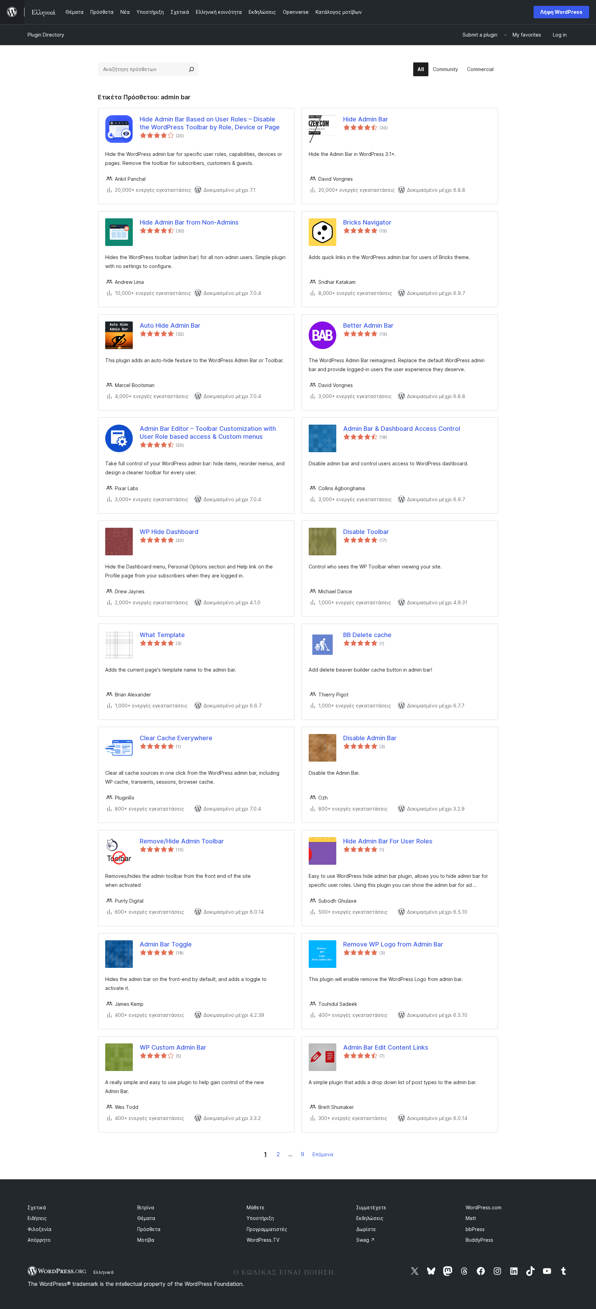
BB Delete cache (367, 634)
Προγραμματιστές (267, 1229)
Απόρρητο (39, 1240)
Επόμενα (322, 1154)
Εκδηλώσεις (370, 1218)
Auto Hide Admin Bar (170, 325)
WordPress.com (483, 1207)
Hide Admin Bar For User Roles (388, 841)
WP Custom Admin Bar (173, 1047)
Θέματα (146, 1218)
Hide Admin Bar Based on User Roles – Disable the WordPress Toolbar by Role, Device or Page (210, 123)
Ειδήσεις (37, 1218)
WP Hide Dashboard (169, 531)
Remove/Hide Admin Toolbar (182, 841)
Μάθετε (256, 1207)
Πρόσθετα (148, 1229)
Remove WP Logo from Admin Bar (393, 944)
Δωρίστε (366, 1229)
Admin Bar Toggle (166, 944)
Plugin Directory (46, 35)
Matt (471, 1218)
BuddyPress (479, 1240)
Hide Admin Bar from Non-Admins (189, 222)
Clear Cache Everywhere (176, 738)
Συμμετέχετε (371, 1207)
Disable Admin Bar (370, 738)
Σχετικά (37, 1207)
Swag (365, 1240)
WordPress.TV (263, 1240)
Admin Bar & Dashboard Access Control (401, 428)
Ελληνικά (103, 1272)
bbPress (475, 1229)
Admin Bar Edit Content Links (385, 1047)
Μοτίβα (145, 1240)
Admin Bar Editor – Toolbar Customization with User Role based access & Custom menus (208, 432)
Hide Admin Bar (365, 119)
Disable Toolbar (366, 531)
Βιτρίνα (145, 1207)
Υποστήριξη (260, 1218)
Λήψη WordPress (561, 12)
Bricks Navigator (367, 222)
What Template (162, 634)
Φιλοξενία (39, 1229)
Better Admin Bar (368, 325)
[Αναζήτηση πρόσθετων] (191, 69)
